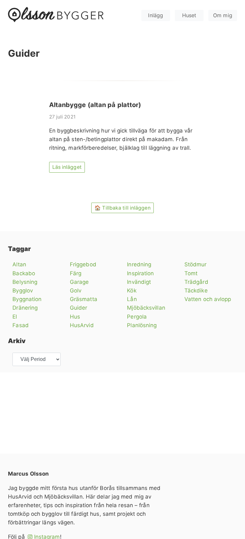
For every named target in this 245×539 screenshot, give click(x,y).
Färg (75, 273)
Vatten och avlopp (207, 299)
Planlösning (142, 325)
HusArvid (82, 325)
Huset (189, 15)
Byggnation (26, 299)
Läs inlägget (67, 167)
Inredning (139, 264)
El (14, 316)
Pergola (137, 316)
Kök (131, 290)
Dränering (25, 308)
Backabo (23, 273)
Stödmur (195, 264)
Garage (79, 282)
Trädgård (196, 282)
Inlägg (155, 15)
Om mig (222, 15)
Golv (75, 290)
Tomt (190, 273)
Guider (78, 308)
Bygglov (22, 290)
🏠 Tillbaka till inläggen (122, 208)
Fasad (20, 325)
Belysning (24, 282)
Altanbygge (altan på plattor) (95, 105)
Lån (132, 299)
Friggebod (83, 264)
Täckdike (196, 290)
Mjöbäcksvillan (146, 308)
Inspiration (140, 273)
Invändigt (139, 282)
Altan (19, 264)
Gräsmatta (83, 299)
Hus (75, 316)
